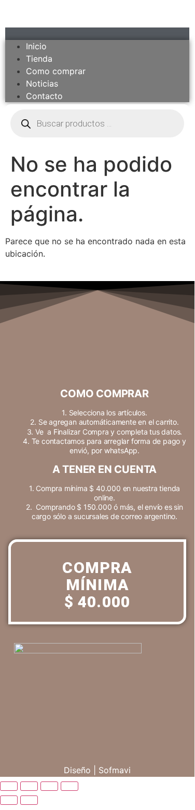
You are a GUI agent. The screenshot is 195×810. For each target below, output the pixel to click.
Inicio (36, 46)
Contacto (44, 96)
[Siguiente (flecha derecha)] (29, 800)
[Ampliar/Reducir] (9, 786)
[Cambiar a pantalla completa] (29, 786)
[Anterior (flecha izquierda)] (9, 800)
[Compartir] (49, 786)
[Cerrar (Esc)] (69, 786)
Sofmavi (115, 770)
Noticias (42, 83)
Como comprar (56, 71)
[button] (97, 33)
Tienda (39, 58)
